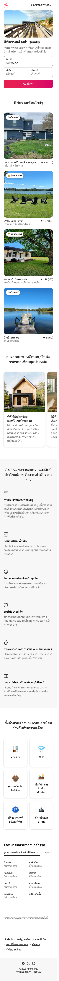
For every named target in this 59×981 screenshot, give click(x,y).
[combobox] (28, 63)
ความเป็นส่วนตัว (23, 971)
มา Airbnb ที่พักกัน (41, 5)
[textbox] (16, 74)
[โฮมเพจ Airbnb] (6, 5)
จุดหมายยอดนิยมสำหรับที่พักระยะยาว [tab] (22, 852)
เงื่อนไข (37, 971)
